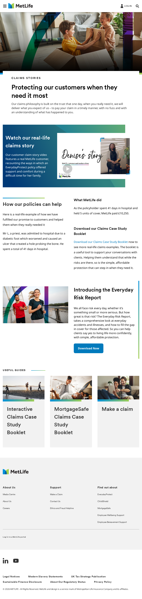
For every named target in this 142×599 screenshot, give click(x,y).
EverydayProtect (104, 495)
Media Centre (9, 495)
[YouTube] (16, 561)
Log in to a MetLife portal (14, 537)
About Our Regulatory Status (68, 582)
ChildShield (102, 501)
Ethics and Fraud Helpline (62, 508)
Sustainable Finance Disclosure (22, 582)
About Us (7, 501)
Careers (6, 508)
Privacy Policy (103, 582)
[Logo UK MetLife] (16, 473)
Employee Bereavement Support (112, 522)
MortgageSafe (103, 508)
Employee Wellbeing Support (110, 515)
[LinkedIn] (5, 561)
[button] (5, 6)
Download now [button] (88, 348)
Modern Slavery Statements (45, 576)
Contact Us (55, 501)
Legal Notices (11, 576)
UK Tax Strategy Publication (88, 576)
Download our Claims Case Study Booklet (101, 242)
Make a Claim (56, 495)
